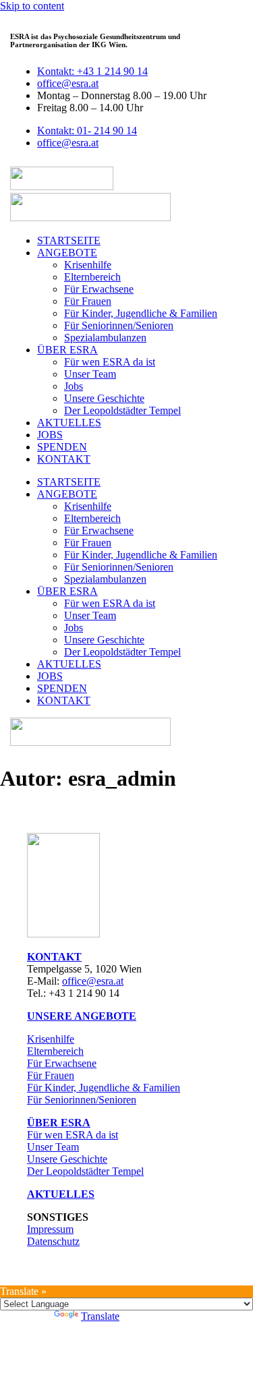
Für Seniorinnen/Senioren (118, 325)
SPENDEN (62, 447)
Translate (100, 1316)
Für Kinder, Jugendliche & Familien (140, 313)
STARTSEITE (69, 240)
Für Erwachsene (99, 289)
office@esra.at (92, 981)
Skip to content (32, 5)
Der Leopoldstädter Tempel (122, 410)
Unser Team (90, 374)
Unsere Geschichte (104, 398)
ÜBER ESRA (67, 349)
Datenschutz (53, 1241)
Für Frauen (87, 301)
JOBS (50, 434)
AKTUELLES (69, 422)
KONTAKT (63, 459)
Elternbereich (92, 277)
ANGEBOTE (67, 252)
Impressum (50, 1229)
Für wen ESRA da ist (109, 362)
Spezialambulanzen (105, 337)
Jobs (73, 386)
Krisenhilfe (87, 264)
